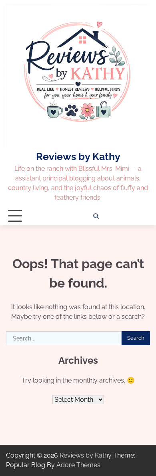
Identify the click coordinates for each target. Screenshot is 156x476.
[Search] (96, 216)
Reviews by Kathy (78, 156)
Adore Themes (78, 465)
